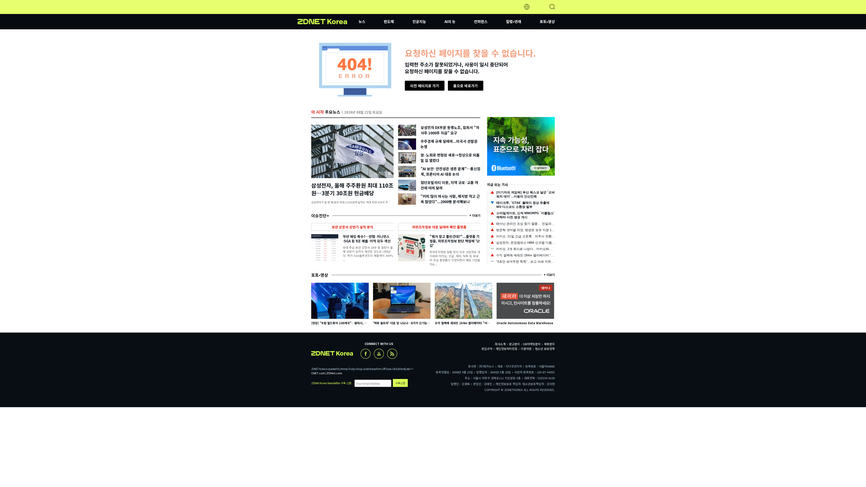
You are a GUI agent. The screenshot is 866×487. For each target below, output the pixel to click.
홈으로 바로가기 (465, 85)
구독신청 (400, 383)
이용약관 (526, 349)
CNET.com (318, 373)
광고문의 (514, 344)
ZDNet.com (334, 373)
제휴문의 (549, 344)
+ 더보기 (474, 215)
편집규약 (486, 349)
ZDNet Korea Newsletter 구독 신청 (331, 383)
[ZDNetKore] (328, 12)
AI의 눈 (450, 21)
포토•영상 (547, 21)
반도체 (389, 21)
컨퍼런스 (481, 21)
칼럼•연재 (513, 21)
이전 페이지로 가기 (424, 85)
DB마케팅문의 (532, 344)
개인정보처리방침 (506, 349)
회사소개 (500, 344)
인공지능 (419, 21)
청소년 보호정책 (545, 349)
